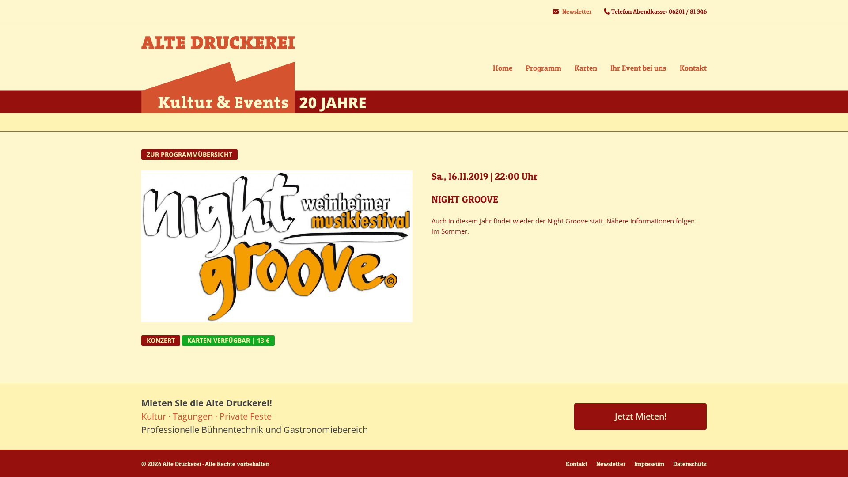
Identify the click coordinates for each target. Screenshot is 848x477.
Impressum (649, 463)
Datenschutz (690, 463)
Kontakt (576, 463)
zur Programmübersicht (189, 155)
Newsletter (576, 11)
